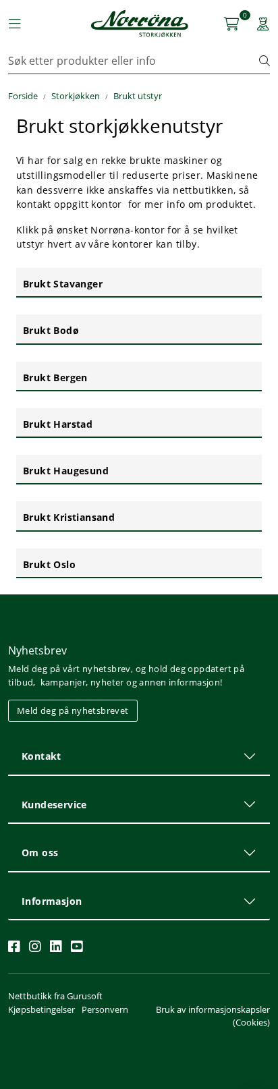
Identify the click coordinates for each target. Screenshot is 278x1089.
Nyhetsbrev (37, 650)
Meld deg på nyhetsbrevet (73, 710)
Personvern (105, 1009)
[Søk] (264, 60)
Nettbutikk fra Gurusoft (55, 996)
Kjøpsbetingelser (41, 1009)
